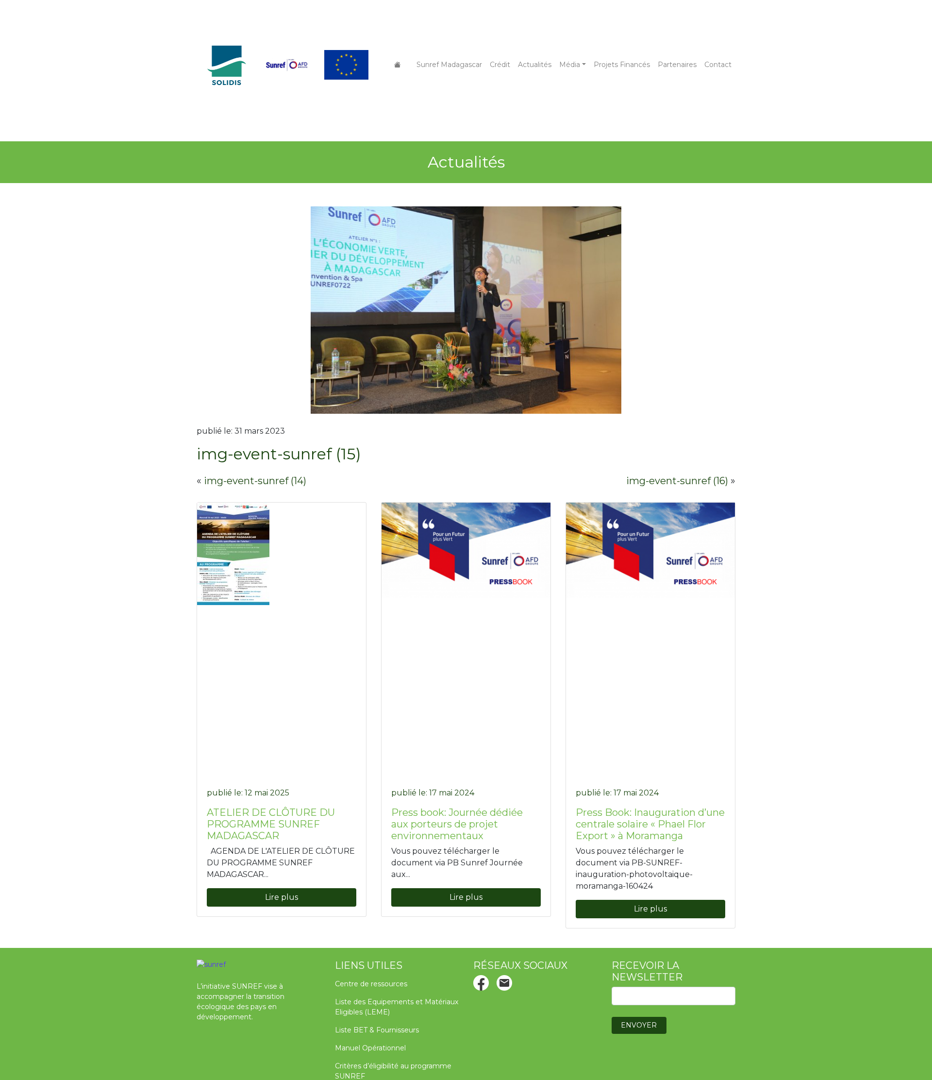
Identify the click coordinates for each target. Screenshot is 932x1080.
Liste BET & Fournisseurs (377, 1030)
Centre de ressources (371, 983)
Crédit (500, 64)
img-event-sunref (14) (255, 481)
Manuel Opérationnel (370, 1048)
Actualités (534, 64)
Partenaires (677, 64)
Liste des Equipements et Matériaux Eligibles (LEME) (396, 1006)
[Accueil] (398, 65)
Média (569, 64)
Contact (718, 64)
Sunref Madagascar (449, 64)
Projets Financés (622, 64)
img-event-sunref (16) (677, 481)
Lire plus (281, 897)
